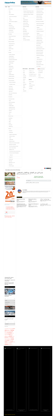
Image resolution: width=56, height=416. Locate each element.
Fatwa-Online (13, 414)
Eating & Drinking (11, 45)
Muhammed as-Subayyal (39, 50)
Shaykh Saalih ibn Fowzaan (24, 174)
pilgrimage (6, 336)
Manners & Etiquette (11, 41)
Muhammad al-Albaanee (39, 53)
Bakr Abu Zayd (38, 45)
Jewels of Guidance (31, 68)
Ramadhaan (24, 84)
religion (10, 339)
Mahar (10, 64)
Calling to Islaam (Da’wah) (12, 36)
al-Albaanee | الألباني (31, 72)
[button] (5, 298)
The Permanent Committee (39, 64)
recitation (5, 339)
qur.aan (6, 337)
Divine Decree (11, 25)
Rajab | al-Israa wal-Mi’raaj (26, 36)
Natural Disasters (11, 89)
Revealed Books (11, 30)
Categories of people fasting (13, 134)
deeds (9, 330)
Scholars (20, 174)
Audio (39, 68)
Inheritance (10, 110)
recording (18, 177)
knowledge (9, 332)
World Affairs (10, 94)
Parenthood (10, 71)
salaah (12, 339)
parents (12, 334)
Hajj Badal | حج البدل (25, 21)
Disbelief (10, 23)
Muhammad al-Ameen (39, 19)
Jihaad (24, 28)
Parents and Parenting (26, 33)
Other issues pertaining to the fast (13, 146)
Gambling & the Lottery (12, 107)
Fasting (24, 74)
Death (24, 72)
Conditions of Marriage (12, 54)
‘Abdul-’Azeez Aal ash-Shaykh (40, 23)
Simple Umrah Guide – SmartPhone (8, 296)
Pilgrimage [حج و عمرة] (12, 162)
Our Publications (40, 72)
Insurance (10, 112)
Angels (10, 12)
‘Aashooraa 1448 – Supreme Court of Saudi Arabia (9, 278)
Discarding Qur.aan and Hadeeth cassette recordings (22, 204)
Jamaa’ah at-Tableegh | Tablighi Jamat (28, 12)
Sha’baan (24, 38)
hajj (8, 331)
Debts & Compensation (12, 102)
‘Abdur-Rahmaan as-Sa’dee (40, 12)
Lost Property (10, 86)
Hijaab (9, 121)
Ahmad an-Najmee (38, 43)
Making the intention (12, 141)
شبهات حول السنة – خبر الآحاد (44, 199)
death (8, 330)
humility (11, 331)
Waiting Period (11, 126)
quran (9, 337)
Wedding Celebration (11, 76)
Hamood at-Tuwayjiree (39, 17)
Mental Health (25, 31)
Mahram (10, 123)
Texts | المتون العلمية (41, 77)
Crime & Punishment (11, 80)
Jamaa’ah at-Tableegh (26, 26)
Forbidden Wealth (11, 105)
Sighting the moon (11, 149)
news (9, 334)
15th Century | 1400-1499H (39, 21)
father (5, 331)
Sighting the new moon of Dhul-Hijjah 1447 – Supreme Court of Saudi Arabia (9, 283)
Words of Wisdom (25, 68)
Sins (23, 89)
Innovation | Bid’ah (25, 23)
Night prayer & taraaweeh (12, 144)
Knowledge (24, 77)
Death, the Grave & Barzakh (13, 16)
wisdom (6, 344)
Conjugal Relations (11, 56)
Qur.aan (24, 82)
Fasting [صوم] (11, 132)
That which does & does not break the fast (14, 151)
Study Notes (30, 88)
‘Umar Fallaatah (38, 66)
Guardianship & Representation (13, 59)
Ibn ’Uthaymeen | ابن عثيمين (32, 74)
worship (10, 344)
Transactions (10, 96)
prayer (10, 336)
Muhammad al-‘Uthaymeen (40, 55)
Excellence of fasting (12, 136)
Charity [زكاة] (10, 130)
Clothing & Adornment (12, 43)
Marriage (10, 52)
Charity (10, 100)
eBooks (30, 83)
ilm (12, 331)
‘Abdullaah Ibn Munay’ (39, 40)
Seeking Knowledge (11, 39)
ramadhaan (12, 337)
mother (7, 334)
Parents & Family (11, 48)
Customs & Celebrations (12, 82)
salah (5, 340)
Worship (10, 128)
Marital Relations (11, 66)
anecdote (7, 328)
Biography (38, 27)
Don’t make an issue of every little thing (12, 169)
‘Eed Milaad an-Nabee (12, 84)
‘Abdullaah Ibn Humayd (39, 38)
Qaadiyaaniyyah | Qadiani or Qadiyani (28, 14)
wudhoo (11, 344)
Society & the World (11, 78)
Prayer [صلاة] (10, 164)
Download (30, 79)
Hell (9, 18)
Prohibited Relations (11, 74)
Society (10, 50)
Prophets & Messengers (12, 28)
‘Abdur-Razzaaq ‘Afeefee (39, 14)
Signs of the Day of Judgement (13, 21)
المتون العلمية (6, 316)
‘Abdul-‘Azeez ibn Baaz (40, 25)
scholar (7, 340)
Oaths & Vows (10, 91)
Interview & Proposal (11, 61)
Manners (24, 79)
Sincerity (24, 87)
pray (8, 336)
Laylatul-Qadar (11, 139)
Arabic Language (31, 81)
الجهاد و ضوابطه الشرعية (44, 203)
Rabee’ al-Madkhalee (39, 61)
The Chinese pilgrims (9, 206)
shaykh (6, 341)
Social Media (31, 86)
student (11, 341)
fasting (12, 330)
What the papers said (39, 59)
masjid (5, 334)
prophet (13, 336)
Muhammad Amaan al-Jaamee (40, 48)
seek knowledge (11, 340)
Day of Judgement (11, 14)
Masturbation (10, 69)
